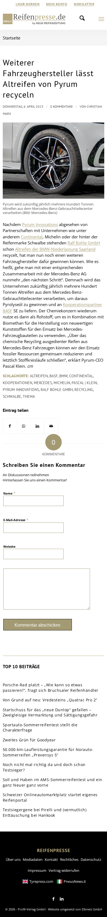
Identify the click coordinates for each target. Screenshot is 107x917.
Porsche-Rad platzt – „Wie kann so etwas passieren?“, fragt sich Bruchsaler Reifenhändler (50, 687)
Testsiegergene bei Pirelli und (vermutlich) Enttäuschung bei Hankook (45, 812)
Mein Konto (56, 4)
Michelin (62, 382)
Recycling (83, 389)
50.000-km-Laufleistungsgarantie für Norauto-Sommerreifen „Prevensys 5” (48, 752)
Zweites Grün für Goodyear (29, 739)
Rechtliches (69, 859)
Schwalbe (12, 396)
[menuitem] (28, 4)
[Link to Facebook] (53, 899)
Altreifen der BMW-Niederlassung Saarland (55, 249)
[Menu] (101, 18)
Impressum (37, 870)
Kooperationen (17, 382)
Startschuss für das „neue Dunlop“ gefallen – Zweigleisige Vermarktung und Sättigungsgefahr (50, 712)
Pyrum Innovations (40, 224)
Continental (32, 236)
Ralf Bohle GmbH (83, 242)
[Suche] (83, 19)
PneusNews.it (75, 881)
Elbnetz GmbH (92, 909)
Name (9, 493)
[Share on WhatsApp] (23, 426)
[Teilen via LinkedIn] (37, 426)
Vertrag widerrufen (64, 870)
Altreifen (39, 375)
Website (9, 546)
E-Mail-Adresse (15, 519)
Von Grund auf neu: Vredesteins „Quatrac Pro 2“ (50, 699)
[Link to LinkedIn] (62, 899)
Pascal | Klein (84, 382)
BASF (53, 375)
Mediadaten (33, 859)
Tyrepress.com (41, 881)
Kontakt (51, 859)
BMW (63, 375)
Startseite (11, 38)
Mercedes (43, 382)
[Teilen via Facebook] (10, 426)
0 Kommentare (61, 106)
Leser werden (28, 4)
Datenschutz (91, 859)
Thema (29, 396)
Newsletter (84, 4)
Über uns (13, 859)
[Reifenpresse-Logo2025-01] (34, 19)
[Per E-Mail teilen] (51, 426)
